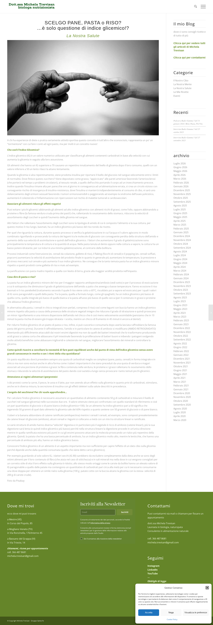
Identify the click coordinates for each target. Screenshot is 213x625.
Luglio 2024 (179, 255)
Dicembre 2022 (181, 328)
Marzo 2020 (179, 420)
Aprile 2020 (179, 416)
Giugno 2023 (180, 305)
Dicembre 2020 (181, 393)
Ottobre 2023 (180, 289)
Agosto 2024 (180, 251)
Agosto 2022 (180, 343)
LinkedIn (153, 569)
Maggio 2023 (180, 309)
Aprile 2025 (179, 220)
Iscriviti (124, 512)
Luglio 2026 (179, 163)
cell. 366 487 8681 (157, 538)
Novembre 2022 (182, 332)
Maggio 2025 (180, 217)
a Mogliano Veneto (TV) (19, 529)
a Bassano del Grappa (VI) (21, 538)
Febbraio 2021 (181, 385)
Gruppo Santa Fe (37, 621)
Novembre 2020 (182, 397)
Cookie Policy (172, 619)
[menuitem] (195, 6)
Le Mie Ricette (181, 92)
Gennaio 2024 (181, 278)
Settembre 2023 (182, 293)
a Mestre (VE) (14, 519)
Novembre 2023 (182, 286)
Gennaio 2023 (181, 324)
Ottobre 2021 (180, 366)
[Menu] (202, 6)
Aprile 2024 (179, 266)
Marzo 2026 (179, 178)
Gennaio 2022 (181, 355)
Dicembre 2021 (181, 358)
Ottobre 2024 (180, 243)
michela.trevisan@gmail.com (23, 556)
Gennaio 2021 (181, 389)
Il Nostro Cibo (180, 80)
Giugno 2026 (180, 167)
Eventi (176, 95)
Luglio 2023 (179, 301)
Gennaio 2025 (181, 232)
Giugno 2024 (180, 259)
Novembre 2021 (182, 362)
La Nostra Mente (182, 84)
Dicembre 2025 (181, 190)
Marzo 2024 (179, 270)
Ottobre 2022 (180, 335)
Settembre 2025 (182, 201)
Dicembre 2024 (181, 236)
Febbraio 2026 (181, 182)
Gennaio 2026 (181, 186)
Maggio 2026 (180, 171)
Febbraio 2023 (181, 320)
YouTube (153, 573)
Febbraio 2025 (181, 228)
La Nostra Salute (182, 88)
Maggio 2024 (180, 263)
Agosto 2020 (180, 408)
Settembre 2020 (182, 404)
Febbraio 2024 (181, 274)
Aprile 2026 (179, 175)
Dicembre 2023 (181, 282)
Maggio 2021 (180, 374)
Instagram (154, 565)
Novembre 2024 (182, 240)
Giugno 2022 (180, 347)
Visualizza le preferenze (195, 612)
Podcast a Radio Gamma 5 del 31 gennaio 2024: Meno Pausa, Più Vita (188, 122)
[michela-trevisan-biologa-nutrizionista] (31, 6)
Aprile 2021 (179, 377)
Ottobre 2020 (180, 401)
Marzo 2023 (179, 316)
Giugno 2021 (180, 370)
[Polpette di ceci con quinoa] (211, 313)
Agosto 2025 (180, 205)
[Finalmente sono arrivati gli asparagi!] (2, 313)
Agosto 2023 (180, 297)
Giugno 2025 (180, 213)
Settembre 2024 (182, 247)
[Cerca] (195, 6)
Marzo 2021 (179, 381)
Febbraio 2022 (181, 351)
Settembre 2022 (182, 339)
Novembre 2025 (182, 194)
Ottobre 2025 (180, 197)
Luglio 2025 (179, 209)
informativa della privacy (100, 523)
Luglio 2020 (179, 412)
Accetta (148, 612)
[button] (207, 587)
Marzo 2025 (179, 224)
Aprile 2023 (179, 312)
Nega (171, 612)
